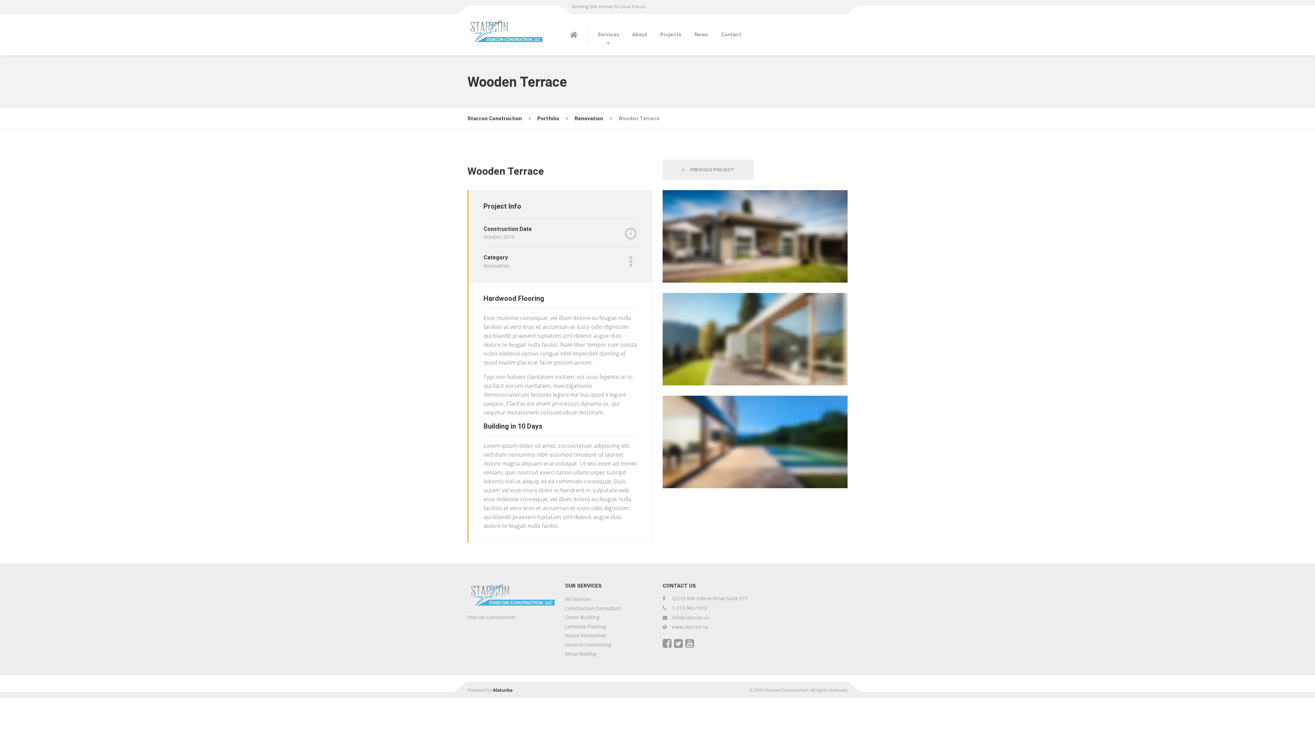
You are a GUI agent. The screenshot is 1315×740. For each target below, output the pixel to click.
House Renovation (585, 635)
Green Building (582, 617)
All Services (578, 599)
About (639, 35)
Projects (670, 35)
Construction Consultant (593, 608)
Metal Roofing (581, 654)
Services (608, 35)
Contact (731, 35)
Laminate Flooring (585, 626)
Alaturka (503, 690)
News (701, 35)
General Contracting (588, 644)
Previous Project (710, 169)
